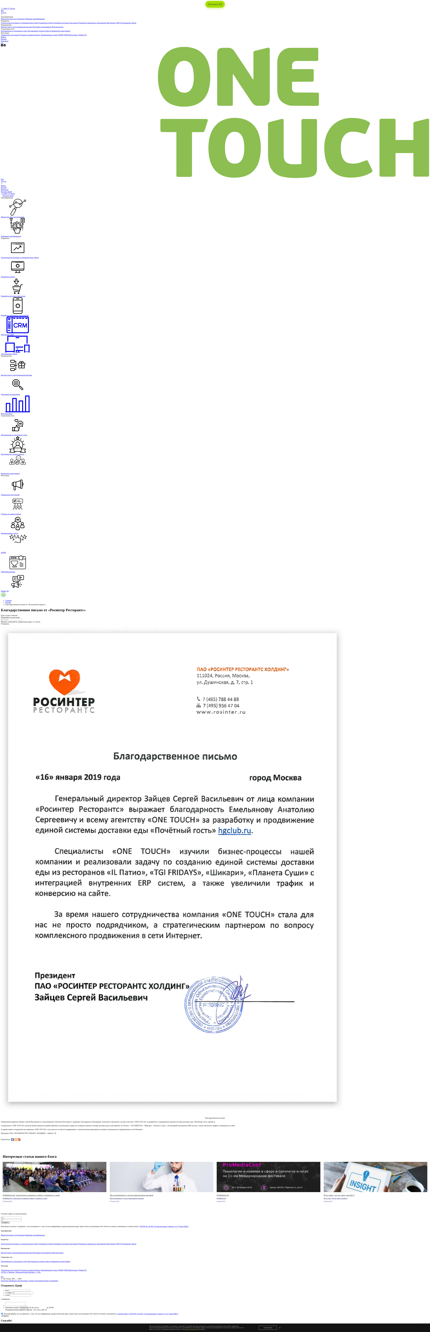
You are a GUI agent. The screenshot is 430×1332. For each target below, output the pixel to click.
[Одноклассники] (15, 1139)
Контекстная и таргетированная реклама (16, 27)
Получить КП (215, 4)
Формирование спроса (49, 35)
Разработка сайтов (46, 23)
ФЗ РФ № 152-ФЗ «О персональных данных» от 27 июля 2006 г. (164, 1226)
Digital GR (82, 35)
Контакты (4, 41)
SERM (60, 35)
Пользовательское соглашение (46, 1281)
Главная (8, 600)
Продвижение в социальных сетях (14, 31)
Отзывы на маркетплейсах (30, 35)
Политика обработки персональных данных (18, 1281)
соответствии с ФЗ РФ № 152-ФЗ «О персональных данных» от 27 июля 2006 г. (147, 1314)
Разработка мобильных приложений (92, 23)
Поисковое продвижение (42, 27)
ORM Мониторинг (71, 35)
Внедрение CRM (113, 23)
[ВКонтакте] (12, 1139)
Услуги (3, 13)
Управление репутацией (10, 35)
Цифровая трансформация (35, 19)
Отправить (5, 1222)
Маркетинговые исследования (12, 19)
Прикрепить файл (12, 1307)
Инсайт (4, 39)
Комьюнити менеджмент (60, 31)
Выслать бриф (6, 192)
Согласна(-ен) (268, 1327)
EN (2, 43)
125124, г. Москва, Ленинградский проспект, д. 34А (21, 1272)
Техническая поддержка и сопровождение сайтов (20, 23)
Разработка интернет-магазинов (66, 23)
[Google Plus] (19, 1139)
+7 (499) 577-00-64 (8, 9)
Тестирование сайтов (128, 23)
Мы (2, 11)
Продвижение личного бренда (39, 31)
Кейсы (3, 37)
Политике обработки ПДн (191, 1329)
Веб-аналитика (57, 27)
